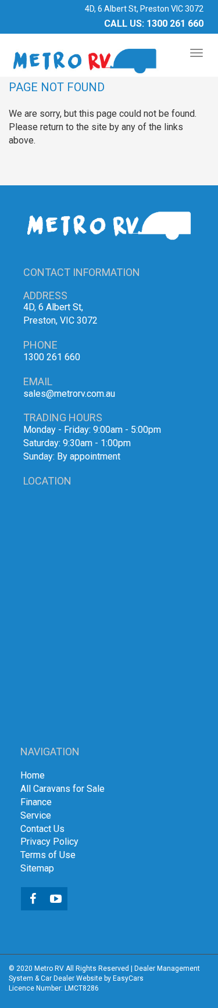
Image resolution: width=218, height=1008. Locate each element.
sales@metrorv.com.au (69, 393)
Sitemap (37, 868)
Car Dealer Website (71, 978)
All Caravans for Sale (62, 788)
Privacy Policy (49, 841)
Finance (36, 802)
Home (32, 775)
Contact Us (42, 828)
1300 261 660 (174, 23)
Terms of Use (48, 854)
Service (35, 815)
